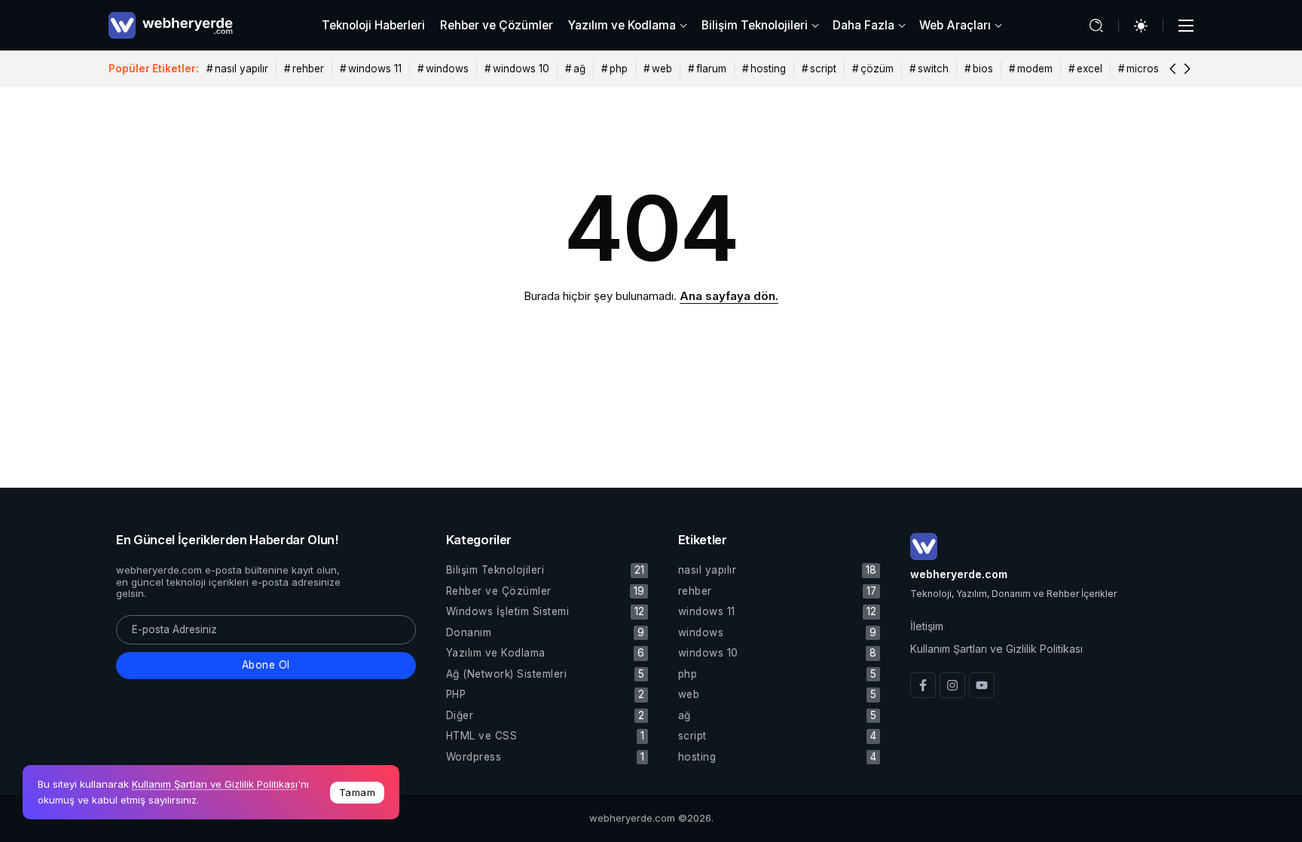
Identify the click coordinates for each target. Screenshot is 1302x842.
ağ (579, 69)
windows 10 (521, 69)
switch (933, 69)
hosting (768, 69)
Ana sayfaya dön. (729, 296)
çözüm (877, 69)
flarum (711, 69)
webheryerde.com (958, 574)
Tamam (357, 792)
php (619, 69)
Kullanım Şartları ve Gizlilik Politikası (215, 784)
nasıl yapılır (241, 69)
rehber (308, 69)
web (662, 69)
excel (1089, 69)
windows (447, 69)
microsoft (1149, 69)
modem (1035, 69)
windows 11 (375, 69)
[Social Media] (923, 685)
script (823, 69)
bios (983, 69)
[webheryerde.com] (170, 24)
